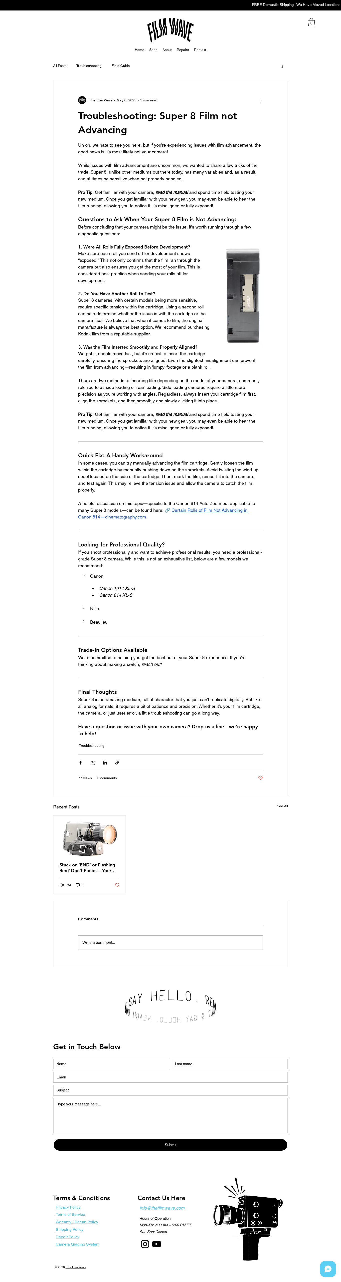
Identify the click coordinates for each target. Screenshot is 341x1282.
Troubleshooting (89, 66)
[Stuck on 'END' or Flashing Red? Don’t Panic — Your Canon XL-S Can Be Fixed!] (89, 835)
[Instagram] (145, 1244)
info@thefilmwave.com (162, 1208)
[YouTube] (156, 1244)
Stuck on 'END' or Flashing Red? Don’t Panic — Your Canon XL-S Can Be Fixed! (87, 867)
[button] (311, 22)
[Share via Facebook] (80, 762)
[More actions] (260, 100)
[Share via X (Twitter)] (92, 762)
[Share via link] (117, 762)
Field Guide (121, 66)
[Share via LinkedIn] (105, 762)
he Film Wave (77, 1267)
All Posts (59, 66)
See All (282, 806)
